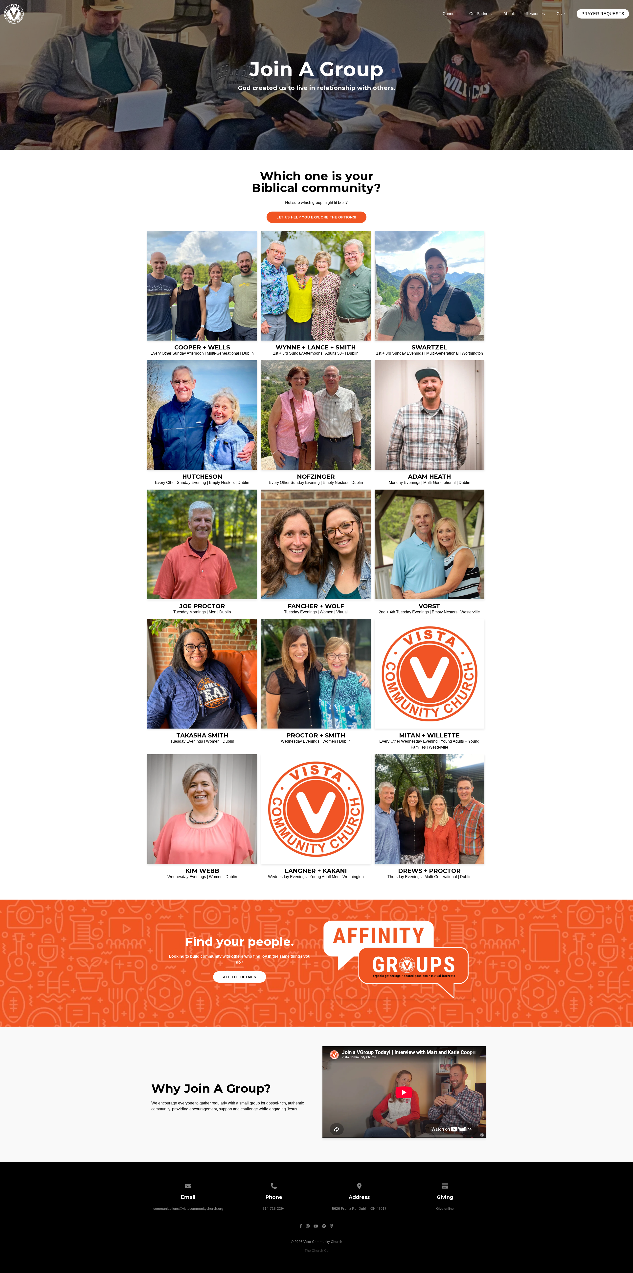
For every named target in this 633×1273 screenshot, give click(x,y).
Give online (445, 1208)
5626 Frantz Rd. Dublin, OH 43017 (359, 1208)
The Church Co (317, 1250)
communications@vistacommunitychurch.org (188, 1208)
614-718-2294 (274, 1208)
